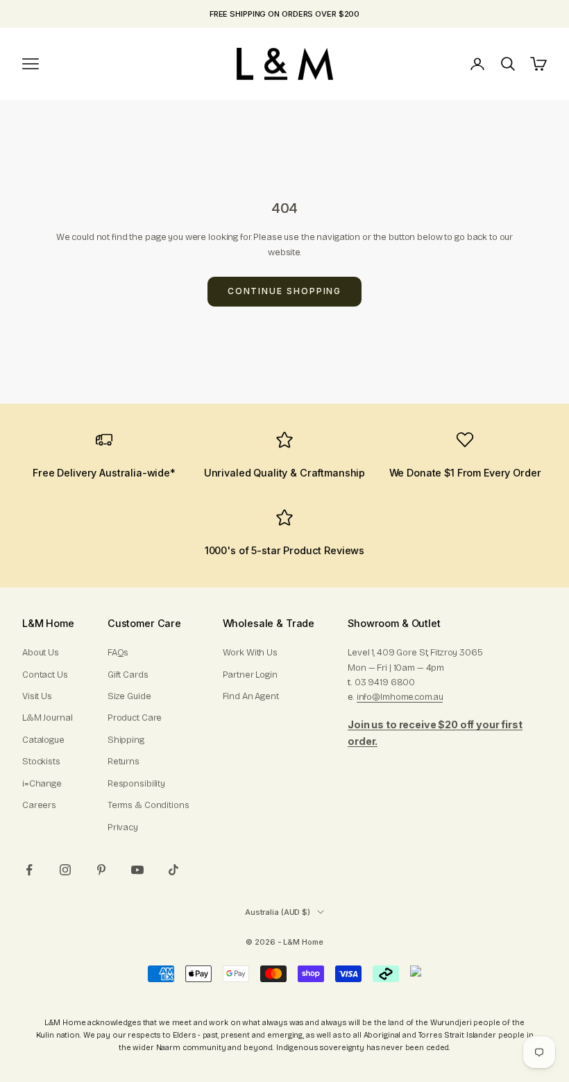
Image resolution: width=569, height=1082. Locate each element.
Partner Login (250, 674)
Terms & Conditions (148, 805)
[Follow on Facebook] (29, 870)
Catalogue (43, 740)
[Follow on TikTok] (173, 870)
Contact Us (45, 674)
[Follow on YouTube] (137, 870)
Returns (123, 761)
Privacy (123, 827)
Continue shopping (285, 291)
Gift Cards (128, 674)
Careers (39, 805)
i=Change (42, 783)
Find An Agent (251, 696)
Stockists (41, 761)
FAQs (118, 652)
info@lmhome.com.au (400, 697)
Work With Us (250, 652)
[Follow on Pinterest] (101, 870)
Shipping (126, 740)
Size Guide (129, 696)
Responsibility (136, 783)
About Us (40, 652)
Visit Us (37, 696)
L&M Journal (47, 717)
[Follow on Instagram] (65, 870)
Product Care (135, 717)
